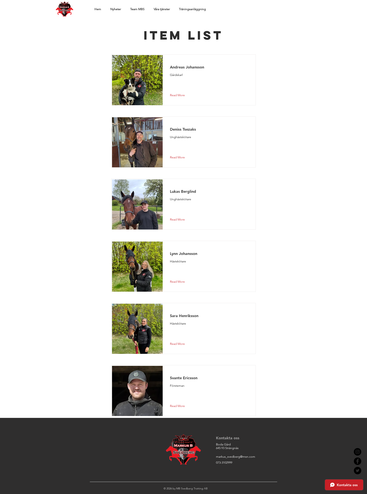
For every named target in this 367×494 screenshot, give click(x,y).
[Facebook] (357, 461)
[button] (180, 95)
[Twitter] (357, 470)
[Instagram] (357, 452)
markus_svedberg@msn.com (235, 456)
